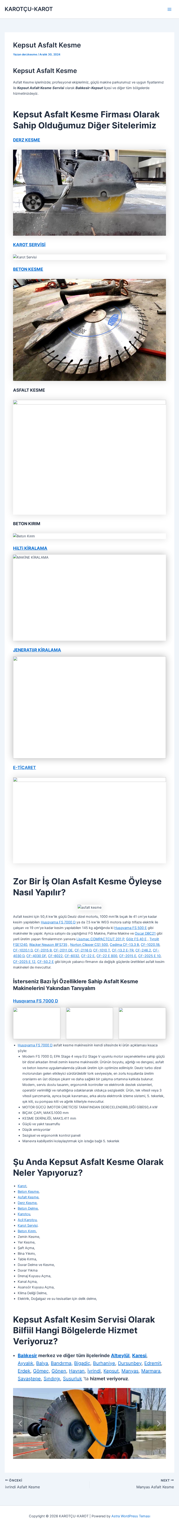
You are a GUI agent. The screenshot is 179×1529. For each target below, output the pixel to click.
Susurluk (72, 1378)
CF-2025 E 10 (149, 956)
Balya (42, 1363)
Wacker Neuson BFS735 (48, 945)
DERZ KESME (26, 139)
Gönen (59, 1371)
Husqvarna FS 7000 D (58, 922)
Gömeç (41, 1371)
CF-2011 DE (63, 950)
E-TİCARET (24, 767)
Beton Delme (28, 1208)
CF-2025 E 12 (24, 962)
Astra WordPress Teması (130, 1516)
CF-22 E (88, 956)
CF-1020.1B (150, 945)
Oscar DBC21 (145, 933)
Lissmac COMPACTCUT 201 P (100, 939)
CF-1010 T (101, 950)
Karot (22, 1186)
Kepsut (111, 1371)
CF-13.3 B (131, 945)
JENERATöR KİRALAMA (37, 649)
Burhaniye (104, 1363)
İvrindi (94, 1371)
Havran (77, 1371)
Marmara (150, 1371)
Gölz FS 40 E (136, 939)
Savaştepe (29, 1378)
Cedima (116, 945)
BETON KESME (28, 269)
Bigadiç (82, 1363)
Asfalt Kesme (28, 1197)
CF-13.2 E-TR (123, 950)
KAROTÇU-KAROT (29, 9)
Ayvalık (25, 1363)
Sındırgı (52, 1378)
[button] (20, 1423)
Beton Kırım (27, 1231)
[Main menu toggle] (169, 9)
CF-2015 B (43, 950)
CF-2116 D (83, 950)
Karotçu (24, 1214)
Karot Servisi (28, 1225)
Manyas (129, 1371)
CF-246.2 (143, 950)
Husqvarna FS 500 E (130, 928)
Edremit (152, 1363)
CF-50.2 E (45, 962)
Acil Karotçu (27, 1220)
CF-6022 (55, 956)
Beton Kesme (28, 1191)
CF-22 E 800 (106, 956)
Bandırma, (62, 1363)
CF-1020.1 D (23, 950)
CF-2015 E (127, 956)
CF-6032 (72, 956)
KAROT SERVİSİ (29, 244)
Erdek (24, 1371)
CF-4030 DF (36, 956)
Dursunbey (129, 1363)
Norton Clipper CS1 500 (89, 945)
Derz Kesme (27, 1203)
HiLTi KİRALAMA (30, 548)
